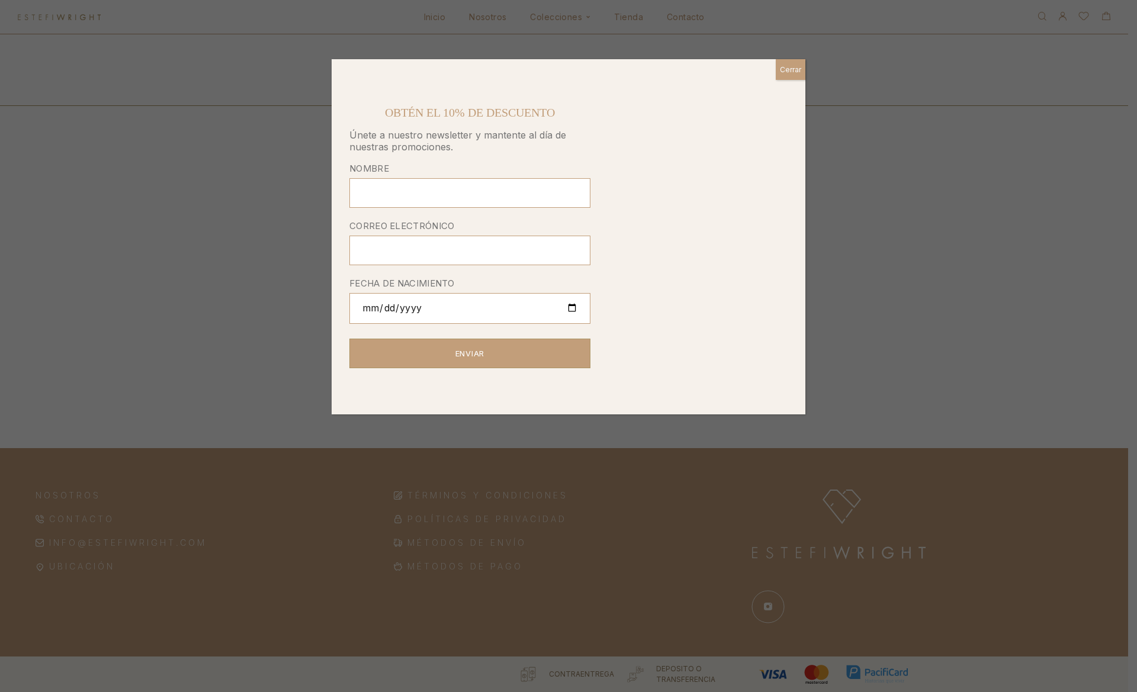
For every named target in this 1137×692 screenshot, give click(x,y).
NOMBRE (369, 168)
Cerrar (790, 69)
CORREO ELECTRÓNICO (401, 225)
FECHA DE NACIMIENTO (402, 283)
